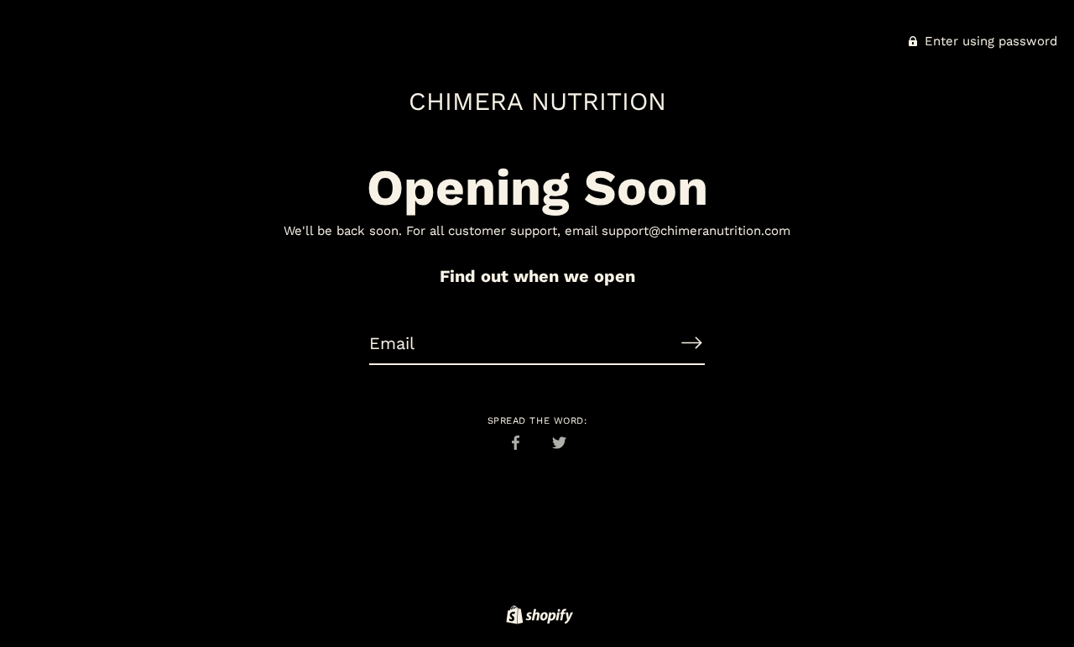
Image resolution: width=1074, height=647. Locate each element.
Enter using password (988, 41)
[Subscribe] (691, 342)
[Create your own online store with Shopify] (537, 617)
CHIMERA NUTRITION (537, 101)
